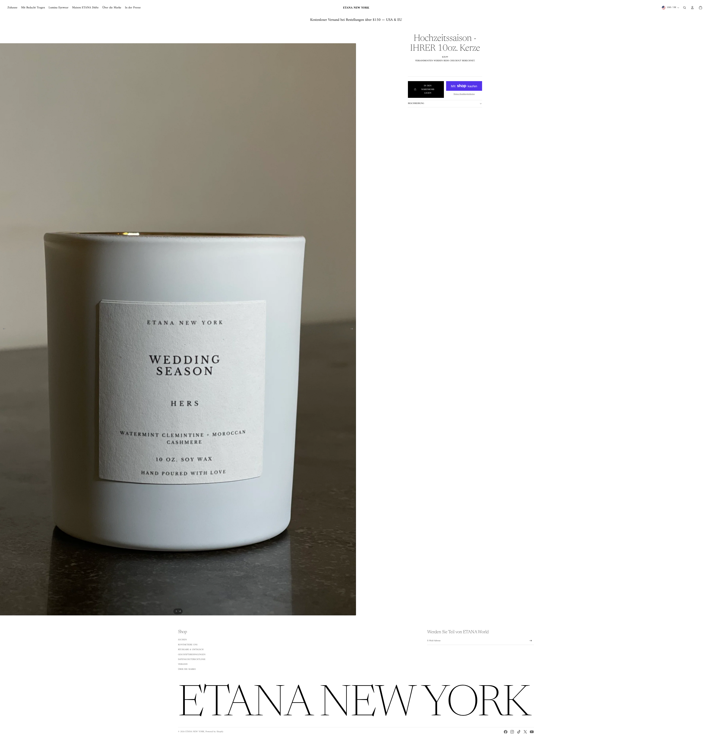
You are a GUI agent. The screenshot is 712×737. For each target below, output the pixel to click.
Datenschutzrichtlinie (191, 659)
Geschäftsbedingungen (191, 655)
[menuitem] (12, 8)
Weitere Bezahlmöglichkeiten (464, 94)
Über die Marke (187, 669)
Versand (182, 664)
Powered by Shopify (214, 732)
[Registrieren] (531, 640)
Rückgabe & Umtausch (191, 650)
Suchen (182, 640)
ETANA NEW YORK (194, 732)
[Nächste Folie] (353, 329)
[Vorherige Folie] (3, 329)
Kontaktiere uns (187, 645)
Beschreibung (416, 103)
